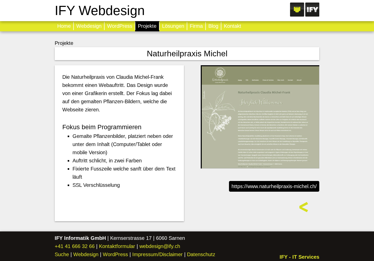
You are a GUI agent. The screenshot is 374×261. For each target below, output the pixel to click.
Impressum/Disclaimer (157, 254)
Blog (213, 26)
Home (64, 26)
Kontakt (232, 26)
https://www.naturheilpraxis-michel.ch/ (274, 186)
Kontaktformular (117, 246)
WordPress (119, 26)
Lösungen (173, 26)
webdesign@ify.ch (159, 246)
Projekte (147, 26)
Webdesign (89, 26)
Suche (62, 254)
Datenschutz (201, 254)
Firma (196, 26)
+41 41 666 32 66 (75, 246)
